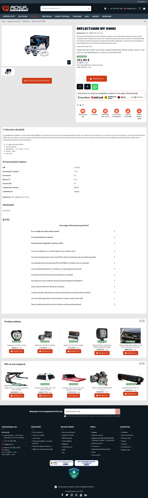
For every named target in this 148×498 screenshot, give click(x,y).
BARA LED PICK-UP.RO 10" (130, 388)
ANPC (64, 450)
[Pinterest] (83, 105)
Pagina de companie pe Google (43, 449)
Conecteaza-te (126, 447)
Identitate (124, 432)
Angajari (94, 432)
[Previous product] (145, 21)
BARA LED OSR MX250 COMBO (45, 345)
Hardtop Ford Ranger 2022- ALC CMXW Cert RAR (45, 389)
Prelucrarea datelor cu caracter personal (42, 442)
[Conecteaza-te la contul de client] (105, 8)
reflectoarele (30, 135)
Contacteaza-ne (67, 447)
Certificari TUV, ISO (68, 435)
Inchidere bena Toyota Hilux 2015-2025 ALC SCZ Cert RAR (73, 389)
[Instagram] (71, 495)
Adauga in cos (98, 78)
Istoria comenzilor (127, 435)
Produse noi (96, 446)
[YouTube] (81, 495)
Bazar (94, 452)
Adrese (123, 441)
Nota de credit (125, 438)
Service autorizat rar (68, 432)
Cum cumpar (36, 438)
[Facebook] (62, 495)
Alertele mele (125, 450)
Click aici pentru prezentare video (38, 80)
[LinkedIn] (85, 495)
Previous (140, 321)
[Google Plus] (76, 495)
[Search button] (88, 8)
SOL (63, 453)
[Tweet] (80, 105)
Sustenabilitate (67, 441)
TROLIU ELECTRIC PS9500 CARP (102, 388)
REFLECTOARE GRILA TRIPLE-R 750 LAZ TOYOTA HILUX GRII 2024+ (130, 346)
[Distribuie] (77, 105)
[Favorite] (139, 8)
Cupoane (124, 444)
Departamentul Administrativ (101, 449)
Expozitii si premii (97, 435)
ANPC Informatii (67, 438)
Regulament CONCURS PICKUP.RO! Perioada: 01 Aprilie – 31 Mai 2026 (103, 439)
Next (143, 321)
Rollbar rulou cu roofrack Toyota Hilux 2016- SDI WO (16, 389)
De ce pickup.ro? (38, 432)
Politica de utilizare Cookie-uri (42, 446)
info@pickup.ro (9, 444)
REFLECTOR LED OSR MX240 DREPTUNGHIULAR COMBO (102, 346)
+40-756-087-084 (10, 441)
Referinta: (81, 33)
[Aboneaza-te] (117, 411)
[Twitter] (67, 495)
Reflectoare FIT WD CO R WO (16, 345)
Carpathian (102, 390)
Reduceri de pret (97, 443)
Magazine (65, 444)
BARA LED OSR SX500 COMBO (73, 345)
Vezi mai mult (73, 395)
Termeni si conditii (38, 435)
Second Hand (96, 455)
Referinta (6, 197)
